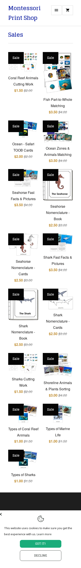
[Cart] (67, 10)
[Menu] (56, 10)
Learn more (44, 534)
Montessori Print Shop (24, 13)
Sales (15, 35)
